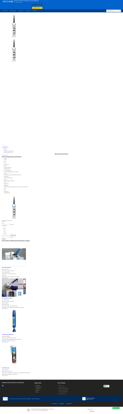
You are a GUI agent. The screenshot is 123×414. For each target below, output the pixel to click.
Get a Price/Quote (5, 155)
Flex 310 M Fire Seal (5, 367)
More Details (27, 10)
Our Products (20, 10)
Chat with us (117, 408)
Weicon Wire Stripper (62, 393)
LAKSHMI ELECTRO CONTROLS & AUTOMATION (26, 1)
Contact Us (35, 10)
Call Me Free (69, 403)
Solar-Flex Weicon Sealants (7, 298)
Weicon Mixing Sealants (6, 267)
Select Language (91, 411)
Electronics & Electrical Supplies (64, 388)
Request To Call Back (5, 147)
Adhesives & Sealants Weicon (63, 390)
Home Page (5, 10)
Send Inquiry (37, 7)
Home (5, 148)
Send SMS (62, 403)
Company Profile (13, 10)
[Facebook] (3, 386)
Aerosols (60, 385)
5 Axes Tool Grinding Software (63, 391)
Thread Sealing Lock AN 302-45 (8, 334)
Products (5, 149)
